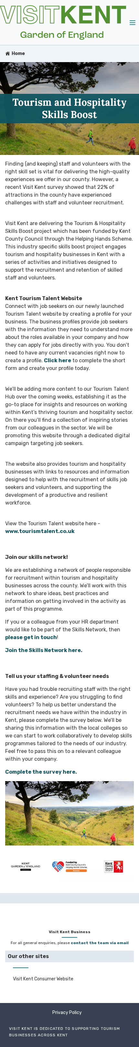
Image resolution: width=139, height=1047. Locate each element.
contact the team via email (100, 943)
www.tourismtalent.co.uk (40, 531)
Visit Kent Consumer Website (43, 979)
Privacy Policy (67, 1012)
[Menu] (132, 22)
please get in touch (31, 637)
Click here (57, 360)
